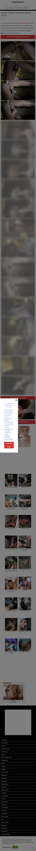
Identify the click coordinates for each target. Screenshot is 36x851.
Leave (9, 446)
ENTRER (9, 443)
